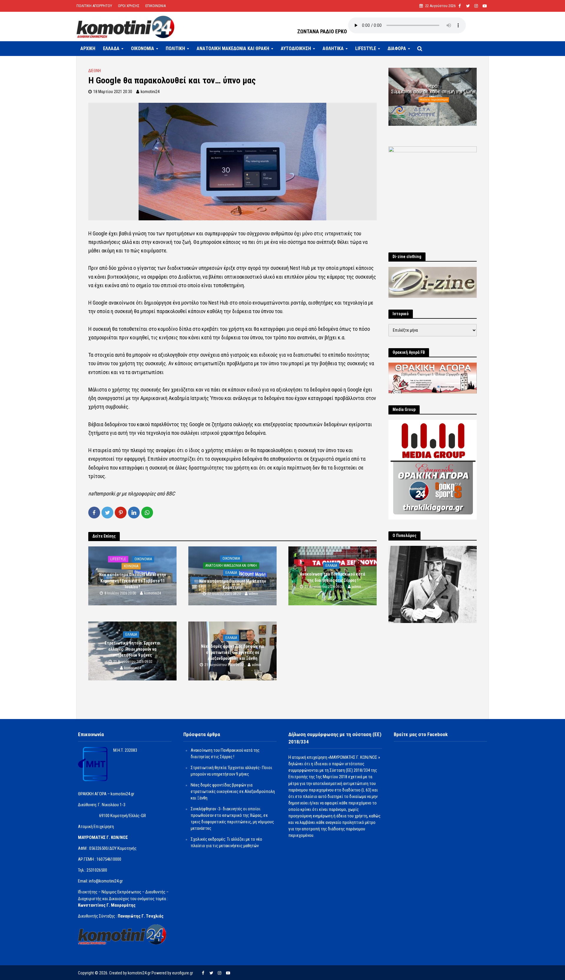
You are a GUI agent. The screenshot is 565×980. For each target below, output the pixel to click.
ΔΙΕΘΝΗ (94, 70)
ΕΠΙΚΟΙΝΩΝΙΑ (155, 6)
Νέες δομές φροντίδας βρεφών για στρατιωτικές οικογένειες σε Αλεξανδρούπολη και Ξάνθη (232, 652)
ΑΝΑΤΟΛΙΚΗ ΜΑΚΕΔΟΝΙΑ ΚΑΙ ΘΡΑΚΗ (233, 48)
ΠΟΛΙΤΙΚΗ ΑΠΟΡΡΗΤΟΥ (94, 6)
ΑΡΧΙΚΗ (87, 48)
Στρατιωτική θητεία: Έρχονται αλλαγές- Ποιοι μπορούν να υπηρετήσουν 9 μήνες (132, 649)
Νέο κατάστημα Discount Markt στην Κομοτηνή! (232, 584)
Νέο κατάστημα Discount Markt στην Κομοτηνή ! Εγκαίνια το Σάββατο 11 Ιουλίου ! (132, 581)
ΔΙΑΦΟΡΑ (397, 48)
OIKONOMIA (142, 48)
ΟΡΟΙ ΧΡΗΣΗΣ (128, 6)
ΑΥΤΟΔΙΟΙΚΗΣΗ (296, 48)
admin (253, 593)
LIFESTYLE (365, 48)
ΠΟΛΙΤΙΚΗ (175, 48)
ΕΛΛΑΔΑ (111, 48)
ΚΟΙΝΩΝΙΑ (131, 566)
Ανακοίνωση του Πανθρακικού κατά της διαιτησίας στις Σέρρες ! (332, 577)
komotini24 (150, 91)
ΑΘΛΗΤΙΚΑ (333, 48)
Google (101, 233)
